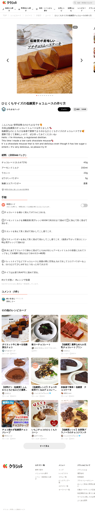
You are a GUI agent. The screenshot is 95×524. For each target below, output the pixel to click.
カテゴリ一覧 (63, 486)
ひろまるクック (13, 109)
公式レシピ (61, 9)
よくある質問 (82, 500)
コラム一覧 (63, 477)
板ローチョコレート (41, 344)
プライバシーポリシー (85, 480)
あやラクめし (38, 436)
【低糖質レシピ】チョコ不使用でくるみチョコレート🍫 (44, 388)
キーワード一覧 (64, 490)
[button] (37, 95)
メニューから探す (41, 473)
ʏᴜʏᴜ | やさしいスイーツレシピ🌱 (45, 348)
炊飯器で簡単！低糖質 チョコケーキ (73, 388)
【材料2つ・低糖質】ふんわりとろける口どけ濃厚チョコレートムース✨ (15, 388)
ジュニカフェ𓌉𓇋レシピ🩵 (42, 393)
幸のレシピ (8, 436)
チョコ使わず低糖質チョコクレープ (15, 431)
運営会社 (80, 473)
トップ (61, 470)
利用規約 (80, 477)
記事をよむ (71, 9)
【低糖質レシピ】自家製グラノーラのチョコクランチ (73, 431)
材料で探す (39, 470)
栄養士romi (67, 393)
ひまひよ (67, 351)
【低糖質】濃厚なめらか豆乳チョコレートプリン (73, 345)
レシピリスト (63, 473)
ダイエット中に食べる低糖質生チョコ (15, 345)
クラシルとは (82, 470)
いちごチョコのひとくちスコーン (44, 431)
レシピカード (82, 9)
